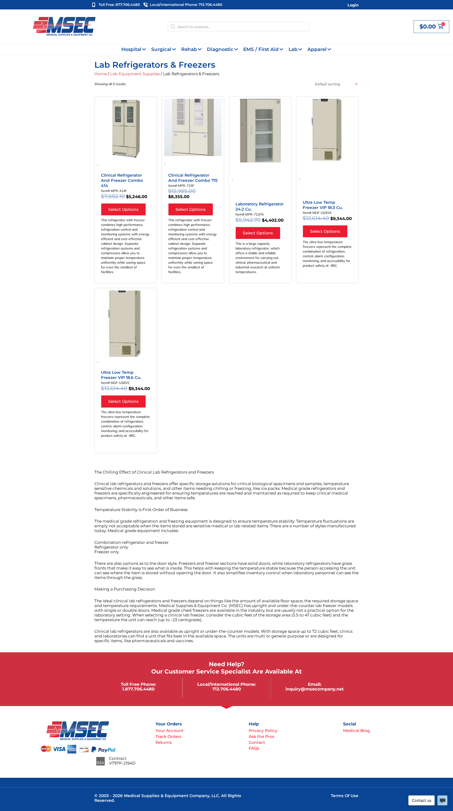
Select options (123, 209)
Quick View (125, 155)
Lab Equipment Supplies (135, 73)
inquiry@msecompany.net (314, 689)
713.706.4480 (226, 689)
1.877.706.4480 (138, 689)
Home (100, 73)
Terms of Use (344, 795)
